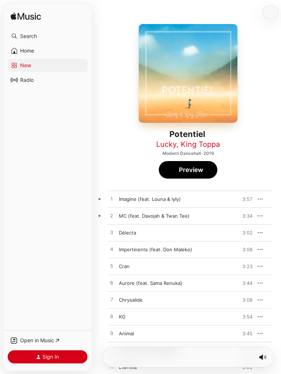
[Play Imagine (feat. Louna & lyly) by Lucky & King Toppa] (111, 199)
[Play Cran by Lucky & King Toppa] (111, 266)
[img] (26, 16)
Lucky (166, 144)
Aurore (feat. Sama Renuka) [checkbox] (150, 283)
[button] (47, 36)
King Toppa (200, 144)
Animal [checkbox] (126, 333)
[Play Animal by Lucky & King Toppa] (111, 333)
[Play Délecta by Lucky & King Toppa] (111, 232)
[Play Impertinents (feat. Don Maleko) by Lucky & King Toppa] (111, 249)
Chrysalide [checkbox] (131, 300)
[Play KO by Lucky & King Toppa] (111, 316)
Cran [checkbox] (124, 266)
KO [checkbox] (122, 317)
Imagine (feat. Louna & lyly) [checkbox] (150, 199)
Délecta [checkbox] (127, 233)
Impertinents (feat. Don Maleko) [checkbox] (155, 249)
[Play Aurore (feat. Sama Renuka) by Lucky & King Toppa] (111, 283)
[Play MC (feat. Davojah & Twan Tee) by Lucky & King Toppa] (111, 216)
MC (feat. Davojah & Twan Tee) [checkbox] (154, 216)
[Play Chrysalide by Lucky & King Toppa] (111, 300)
